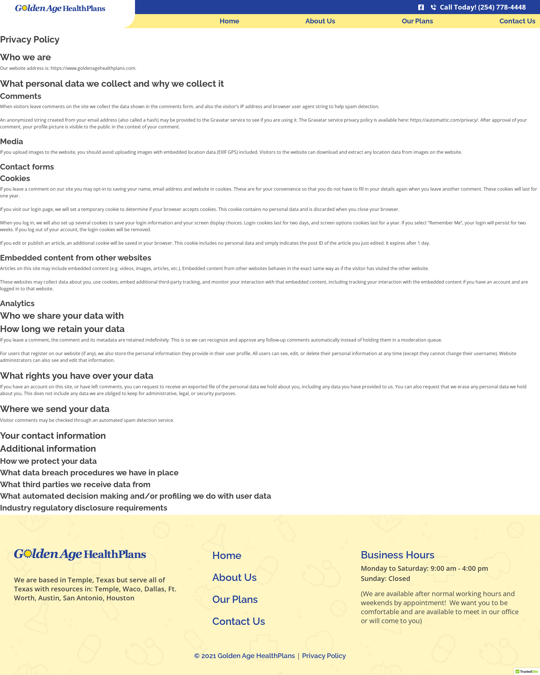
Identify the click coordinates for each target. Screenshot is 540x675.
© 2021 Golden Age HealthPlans (245, 656)
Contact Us (518, 21)
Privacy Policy (324, 656)
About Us (320, 21)
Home (229, 21)
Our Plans (417, 21)
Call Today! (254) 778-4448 (482, 7)
